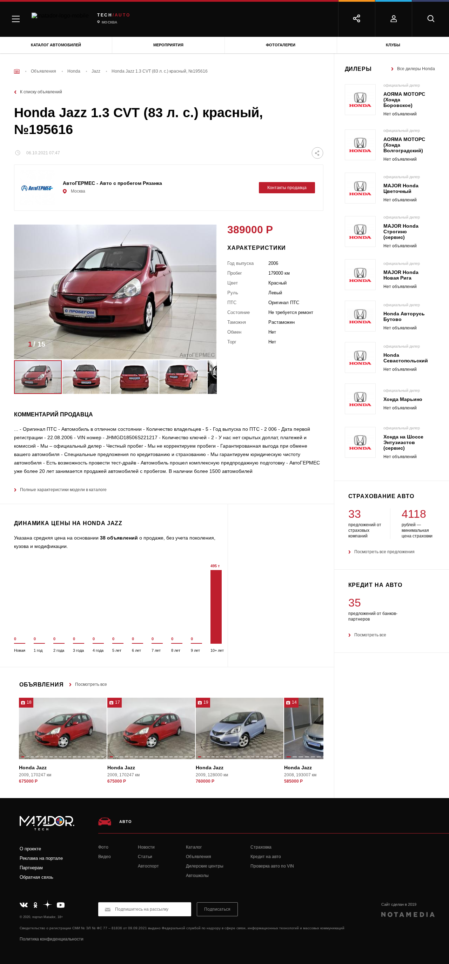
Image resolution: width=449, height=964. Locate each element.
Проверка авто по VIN (272, 866)
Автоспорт (148, 866)
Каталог (194, 847)
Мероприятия (168, 45)
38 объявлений (119, 538)
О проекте (30, 848)
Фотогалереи (280, 45)
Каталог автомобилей (56, 45)
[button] (201, 346)
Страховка (261, 847)
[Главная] (17, 71)
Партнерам (31, 867)
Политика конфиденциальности (51, 939)
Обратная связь (36, 877)
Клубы (393, 45)
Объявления (198, 857)
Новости (146, 847)
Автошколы (197, 875)
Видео (104, 857)
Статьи (145, 857)
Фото (103, 847)
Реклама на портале (41, 858)
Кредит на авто (265, 857)
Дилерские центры (204, 866)
